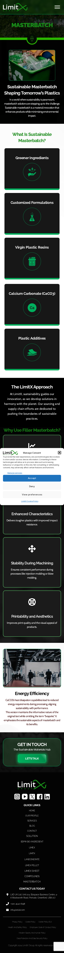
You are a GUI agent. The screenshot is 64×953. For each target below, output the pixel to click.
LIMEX (32, 847)
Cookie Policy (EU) (45, 922)
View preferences (32, 494)
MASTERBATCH (32, 881)
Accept (32, 478)
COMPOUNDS (32, 876)
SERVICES (32, 821)
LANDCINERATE (32, 859)
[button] (59, 452)
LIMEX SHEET (32, 870)
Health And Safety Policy (17, 927)
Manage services (14, 473)
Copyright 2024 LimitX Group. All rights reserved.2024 (32, 945)
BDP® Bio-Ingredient (32, 841)
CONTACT (32, 831)
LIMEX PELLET (32, 865)
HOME (32, 810)
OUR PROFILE (32, 815)
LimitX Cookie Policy (29, 501)
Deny (32, 486)
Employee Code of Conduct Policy (43, 927)
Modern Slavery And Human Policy (32, 933)
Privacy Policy (17, 922)
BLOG (32, 826)
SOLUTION (32, 836)
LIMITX (32, 853)
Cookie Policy (30, 922)
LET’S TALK (32, 758)
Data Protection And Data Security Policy (32, 938)
